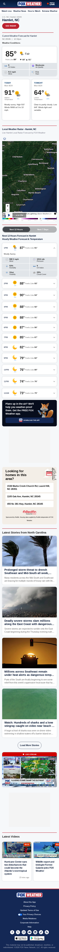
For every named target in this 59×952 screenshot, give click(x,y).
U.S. (3, 17)
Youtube (29, 932)
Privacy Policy (29, 906)
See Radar (10, 26)
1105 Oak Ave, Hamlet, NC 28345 (23, 496)
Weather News (19, 11)
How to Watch (34, 11)
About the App (29, 902)
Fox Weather (29, 4)
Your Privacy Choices (32, 914)
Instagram (24, 932)
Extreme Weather (49, 11)
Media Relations (29, 919)
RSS (47, 932)
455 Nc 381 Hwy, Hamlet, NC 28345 (25, 504)
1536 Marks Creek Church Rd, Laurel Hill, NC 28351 (28, 487)
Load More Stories (29, 745)
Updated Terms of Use (29, 910)
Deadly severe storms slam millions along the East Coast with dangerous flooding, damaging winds (27, 624)
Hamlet (13, 17)
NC (8, 17)
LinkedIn (35, 932)
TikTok (41, 932)
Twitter (18, 932)
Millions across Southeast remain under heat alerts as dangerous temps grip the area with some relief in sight (28, 675)
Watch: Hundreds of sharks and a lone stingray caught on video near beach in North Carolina (29, 726)
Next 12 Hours (16, 229)
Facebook (12, 932)
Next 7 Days (42, 229)
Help (29, 927)
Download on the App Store (21, 938)
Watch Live (7, 11)
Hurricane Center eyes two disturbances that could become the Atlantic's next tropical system (15, 868)
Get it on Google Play (37, 938)
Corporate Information (29, 923)
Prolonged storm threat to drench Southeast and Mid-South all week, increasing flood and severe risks (26, 573)
